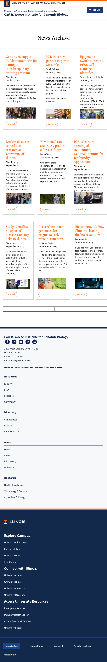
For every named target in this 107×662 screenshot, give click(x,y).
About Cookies (12, 646)
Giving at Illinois (12, 582)
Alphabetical (10, 419)
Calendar (8, 455)
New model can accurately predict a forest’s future (52, 146)
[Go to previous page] (57, 309)
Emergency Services (14, 608)
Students (9, 396)
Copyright (58, 646)
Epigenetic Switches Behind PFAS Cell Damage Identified (92, 65)
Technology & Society (15, 491)
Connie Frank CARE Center (17, 621)
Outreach (9, 467)
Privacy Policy (36, 646)
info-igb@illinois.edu (21, 360)
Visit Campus (11, 562)
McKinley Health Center (16, 615)
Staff (6, 390)
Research (11, 124)
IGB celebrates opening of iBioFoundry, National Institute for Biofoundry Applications (88, 152)
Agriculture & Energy (14, 497)
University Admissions (15, 542)
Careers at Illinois (13, 549)
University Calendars (14, 588)
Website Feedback (82, 646)
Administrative (11, 431)
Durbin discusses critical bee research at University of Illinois (18, 150)
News (7, 449)
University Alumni (13, 575)
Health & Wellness (13, 485)
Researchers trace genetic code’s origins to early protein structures (51, 233)
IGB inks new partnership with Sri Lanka (58, 61)
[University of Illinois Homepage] (14, 522)
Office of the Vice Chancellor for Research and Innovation (31, 11)
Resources (10, 377)
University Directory (14, 595)
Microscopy (10, 461)
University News (12, 555)
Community (10, 402)
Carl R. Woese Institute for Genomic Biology (36, 14)
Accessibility (10, 654)
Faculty (8, 384)
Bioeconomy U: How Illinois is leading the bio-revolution (89, 231)
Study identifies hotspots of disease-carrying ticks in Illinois (17, 233)
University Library (13, 628)
